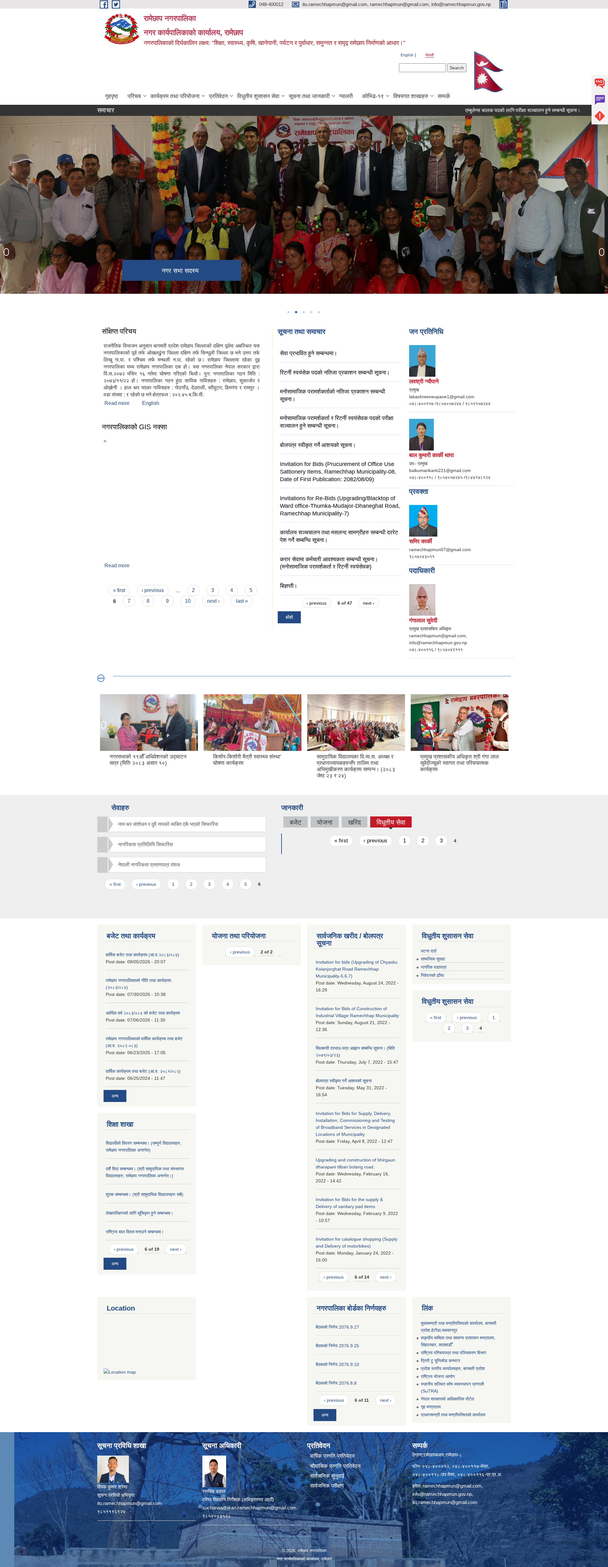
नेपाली (429, 55)
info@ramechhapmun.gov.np (442, 1494)
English (407, 55)
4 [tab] (311, 312)
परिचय (134, 96)
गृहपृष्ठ (111, 96)
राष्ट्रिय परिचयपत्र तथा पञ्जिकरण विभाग (453, 1352)
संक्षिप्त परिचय (119, 331)
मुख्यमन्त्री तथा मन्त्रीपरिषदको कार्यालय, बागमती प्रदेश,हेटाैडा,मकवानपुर (458, 1327)
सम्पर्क (444, 96)
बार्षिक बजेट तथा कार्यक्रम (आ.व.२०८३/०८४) (142, 954)
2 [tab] (295, 312)
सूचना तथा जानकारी (309, 96)
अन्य (114, 1095)
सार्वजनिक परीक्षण (327, 1486)
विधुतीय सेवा (391, 823)
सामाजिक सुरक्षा (433, 958)
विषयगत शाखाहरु (410, 96)
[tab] (182, 824)
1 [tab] (288, 312)
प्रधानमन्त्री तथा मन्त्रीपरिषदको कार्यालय (453, 1414)
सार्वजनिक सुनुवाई (327, 1476)
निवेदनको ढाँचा (432, 975)
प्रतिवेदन (218, 96)
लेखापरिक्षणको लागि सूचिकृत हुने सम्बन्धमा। (139, 1213)
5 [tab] (318, 312)
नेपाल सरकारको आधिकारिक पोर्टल (447, 1398)
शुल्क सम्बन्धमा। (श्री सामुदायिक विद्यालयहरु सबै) (144, 1194)
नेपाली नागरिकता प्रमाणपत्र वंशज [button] (149, 864)
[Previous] (6, 252)
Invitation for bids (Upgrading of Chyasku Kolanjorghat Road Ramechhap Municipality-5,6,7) (356, 969)
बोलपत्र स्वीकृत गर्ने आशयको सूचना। (318, 445)
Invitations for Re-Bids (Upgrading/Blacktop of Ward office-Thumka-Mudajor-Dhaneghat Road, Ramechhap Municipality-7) (340, 505)
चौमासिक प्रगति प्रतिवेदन (335, 1466)
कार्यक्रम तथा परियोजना (175, 96)
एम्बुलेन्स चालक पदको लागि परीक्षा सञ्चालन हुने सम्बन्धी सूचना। (479, 110)
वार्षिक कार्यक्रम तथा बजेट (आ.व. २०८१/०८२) (143, 1071)
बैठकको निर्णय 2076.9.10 (337, 1364)
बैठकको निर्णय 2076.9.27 (337, 1327)
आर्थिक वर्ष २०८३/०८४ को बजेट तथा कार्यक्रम (143, 1013)
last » (242, 601)
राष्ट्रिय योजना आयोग (438, 1376)
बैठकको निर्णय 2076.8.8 (336, 1383)
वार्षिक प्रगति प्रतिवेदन (332, 1456)
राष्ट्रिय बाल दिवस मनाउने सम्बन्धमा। (135, 1231)
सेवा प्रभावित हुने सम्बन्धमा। (308, 353)
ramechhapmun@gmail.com (452, 1485)
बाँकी (289, 617)
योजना (324, 822)
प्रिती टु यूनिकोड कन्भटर (440, 1360)
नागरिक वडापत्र (433, 967)
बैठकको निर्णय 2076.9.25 (337, 1345)
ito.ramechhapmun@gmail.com (444, 1502)
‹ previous (153, 590)
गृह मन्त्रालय (431, 1406)
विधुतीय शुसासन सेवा (258, 96)
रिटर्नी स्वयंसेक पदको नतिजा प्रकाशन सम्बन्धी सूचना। (335, 372)
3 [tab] (303, 312)
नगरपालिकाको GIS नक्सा (134, 427)
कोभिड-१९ (373, 96)
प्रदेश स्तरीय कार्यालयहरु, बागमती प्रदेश (453, 1368)
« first (119, 590)
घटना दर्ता (428, 950)
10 (188, 601)
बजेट (295, 822)
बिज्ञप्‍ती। (288, 586)
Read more (117, 403)
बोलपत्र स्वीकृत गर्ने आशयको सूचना (344, 1080)
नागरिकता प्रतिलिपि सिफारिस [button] (145, 844)
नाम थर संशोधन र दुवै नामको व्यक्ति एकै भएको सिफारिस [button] (168, 824)
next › (213, 601)
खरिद (354, 822)
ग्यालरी (346, 96)
